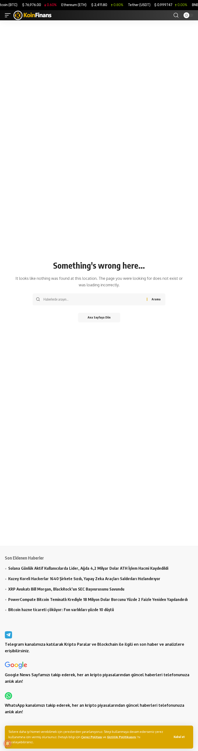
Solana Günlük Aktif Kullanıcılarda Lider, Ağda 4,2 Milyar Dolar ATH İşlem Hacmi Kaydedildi (88, 568)
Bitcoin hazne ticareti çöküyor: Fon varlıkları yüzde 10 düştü (61, 609)
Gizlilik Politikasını (121, 737)
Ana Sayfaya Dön (99, 317)
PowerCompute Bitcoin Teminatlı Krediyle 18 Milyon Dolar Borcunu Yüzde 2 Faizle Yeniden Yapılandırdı (98, 599)
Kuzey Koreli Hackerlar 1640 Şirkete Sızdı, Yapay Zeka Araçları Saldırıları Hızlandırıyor (84, 578)
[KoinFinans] (32, 15)
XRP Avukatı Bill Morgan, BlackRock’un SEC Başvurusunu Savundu (66, 589)
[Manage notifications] (7, 743)
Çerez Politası (91, 737)
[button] (179, 737)
